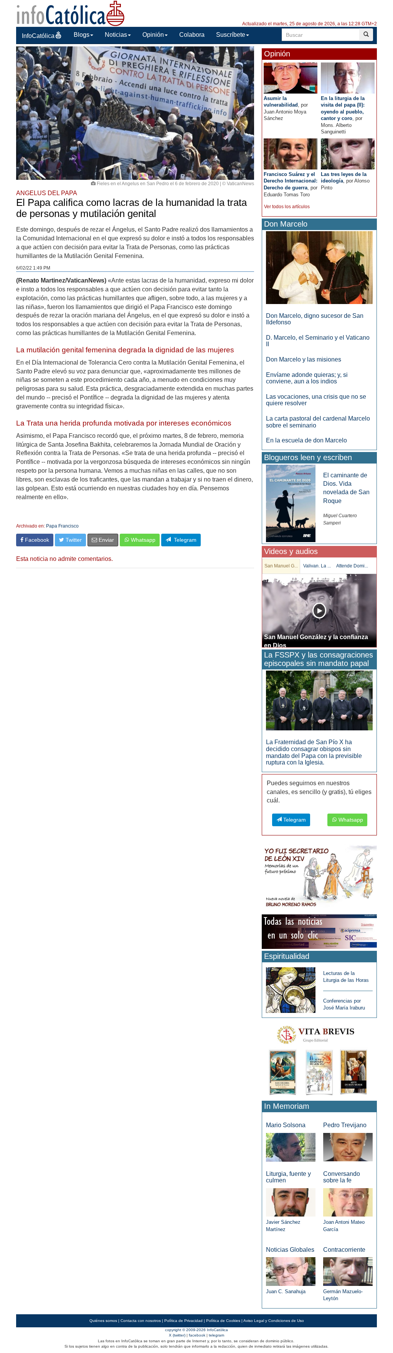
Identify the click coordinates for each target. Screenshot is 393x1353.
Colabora (192, 34)
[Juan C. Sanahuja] (290, 1271)
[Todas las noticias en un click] (319, 931)
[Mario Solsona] (290, 1147)
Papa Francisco (62, 526)
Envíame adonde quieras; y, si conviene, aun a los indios (307, 378)
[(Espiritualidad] (290, 988)
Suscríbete (230, 34)
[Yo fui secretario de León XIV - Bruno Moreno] (319, 878)
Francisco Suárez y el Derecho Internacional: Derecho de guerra (290, 181)
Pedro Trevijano (345, 1125)
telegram (216, 1335)
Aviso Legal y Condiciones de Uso (273, 1320)
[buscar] (366, 34)
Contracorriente (344, 1249)
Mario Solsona (285, 1125)
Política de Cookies (223, 1320)
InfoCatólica (38, 36)
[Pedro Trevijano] (348, 1147)
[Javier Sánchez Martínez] (290, 1202)
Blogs (81, 34)
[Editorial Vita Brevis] (319, 1058)
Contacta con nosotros (141, 1320)
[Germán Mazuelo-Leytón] (348, 1271)
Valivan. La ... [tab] (317, 566)
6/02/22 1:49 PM (33, 268)
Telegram (183, 540)
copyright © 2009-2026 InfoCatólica (196, 1330)
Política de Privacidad (183, 1320)
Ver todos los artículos (287, 206)
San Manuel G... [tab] (281, 566)
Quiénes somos (103, 1320)
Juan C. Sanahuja (285, 1291)
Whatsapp (142, 540)
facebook (197, 1335)
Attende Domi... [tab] (352, 566)
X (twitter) (177, 1335)
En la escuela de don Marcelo (306, 440)
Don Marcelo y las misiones (303, 359)
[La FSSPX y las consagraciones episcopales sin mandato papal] (319, 700)
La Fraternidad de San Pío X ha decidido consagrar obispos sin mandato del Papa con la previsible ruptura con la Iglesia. (314, 752)
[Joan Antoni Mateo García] (348, 1202)
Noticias (116, 34)
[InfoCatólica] (70, 13)
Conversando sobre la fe (341, 1177)
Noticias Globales (290, 1249)
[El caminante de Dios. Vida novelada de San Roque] (290, 503)
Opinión (153, 34)
